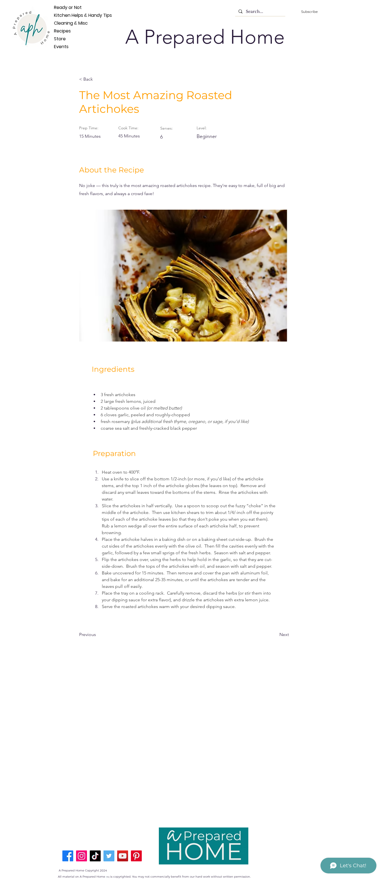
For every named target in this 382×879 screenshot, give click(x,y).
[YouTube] (122, 855)
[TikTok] (95, 855)
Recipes (62, 31)
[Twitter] (108, 855)
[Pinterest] (136, 855)
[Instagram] (81, 855)
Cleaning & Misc (63, 23)
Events (61, 46)
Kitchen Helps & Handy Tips (63, 15)
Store (60, 39)
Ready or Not (63, 7)
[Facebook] (67, 855)
